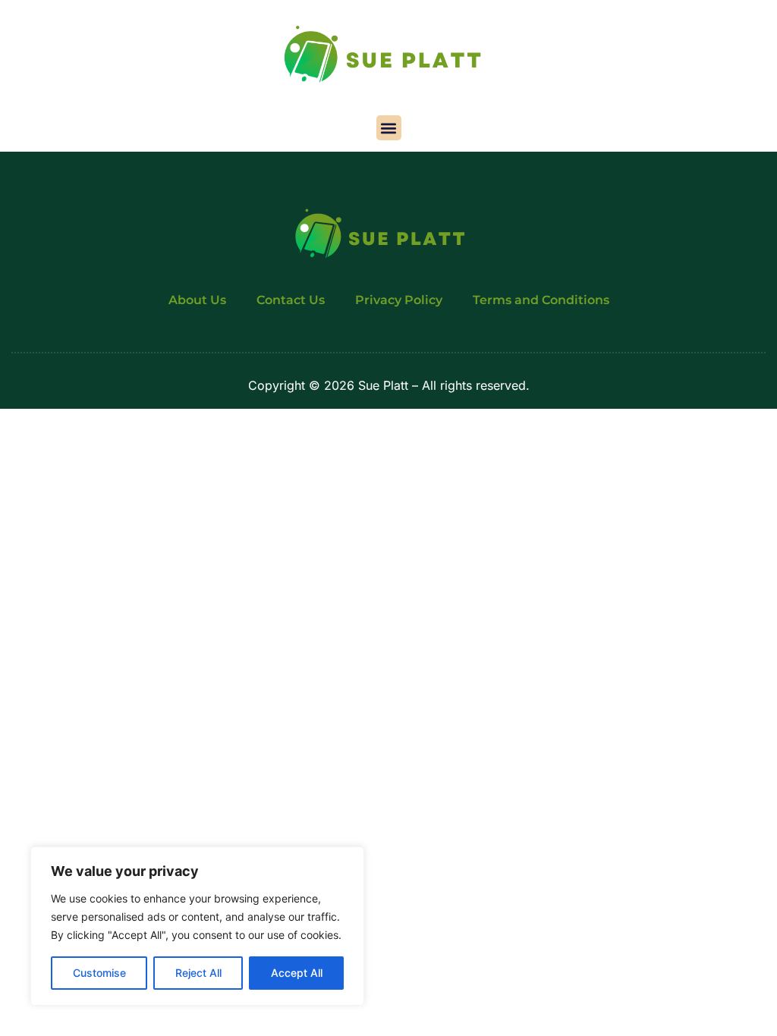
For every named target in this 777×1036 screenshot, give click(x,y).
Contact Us (290, 300)
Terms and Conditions (541, 300)
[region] (197, 926)
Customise (99, 972)
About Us (197, 300)
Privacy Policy (398, 300)
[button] (388, 127)
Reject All (198, 972)
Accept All (296, 972)
